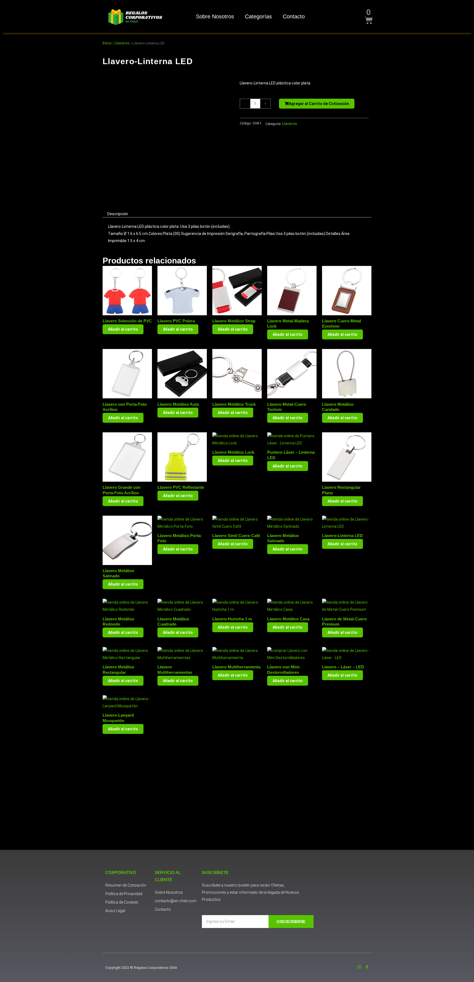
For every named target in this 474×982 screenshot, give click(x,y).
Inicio (107, 43)
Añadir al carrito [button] (123, 329)
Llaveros (122, 43)
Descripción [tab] (117, 214)
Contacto (294, 16)
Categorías (258, 16)
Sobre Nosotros (215, 16)
